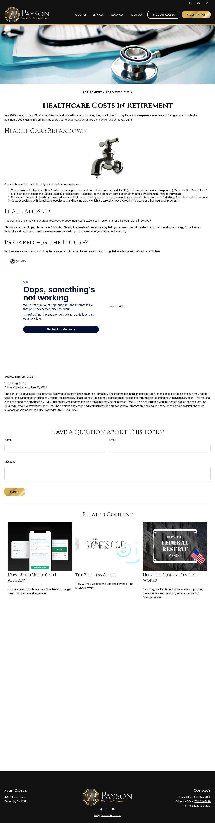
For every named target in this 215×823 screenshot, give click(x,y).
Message (9, 461)
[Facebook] (207, 3)
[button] (80, 15)
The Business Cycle (95, 575)
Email (112, 439)
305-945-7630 (202, 797)
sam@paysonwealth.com (107, 815)
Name (8, 439)
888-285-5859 (202, 805)
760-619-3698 (202, 801)
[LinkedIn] (190, 3)
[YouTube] (198, 3)
